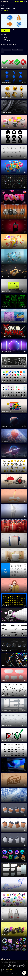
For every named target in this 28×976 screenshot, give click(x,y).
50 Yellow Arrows (5, 605)
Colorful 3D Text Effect (6, 934)
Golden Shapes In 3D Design (7, 97)
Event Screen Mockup (6, 770)
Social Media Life (5, 411)
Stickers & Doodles (6, 49)
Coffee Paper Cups (5, 815)
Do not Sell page (9, 969)
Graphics (3, 5)
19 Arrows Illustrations (6, 695)
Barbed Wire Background (7, 635)
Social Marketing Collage (7, 620)
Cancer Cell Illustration (6, 441)
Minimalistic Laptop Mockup (7, 291)
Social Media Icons (5, 396)
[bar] (26, 1)
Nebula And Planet (5, 426)
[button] (14, 971)
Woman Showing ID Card (7, 590)
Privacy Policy (9, 968)
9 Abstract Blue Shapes (6, 82)
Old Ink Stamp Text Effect (7, 785)
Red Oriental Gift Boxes (6, 530)
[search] (24, 1)
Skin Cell (4, 800)
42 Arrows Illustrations (6, 755)
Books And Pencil (5, 501)
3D (2, 51)
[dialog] (14, 968)
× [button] (26, 961)
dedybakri (5, 10)
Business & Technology (17, 49)
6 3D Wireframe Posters (6, 306)
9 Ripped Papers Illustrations (7, 710)
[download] (25, 67)
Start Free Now (18, 1)
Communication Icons (6, 142)
